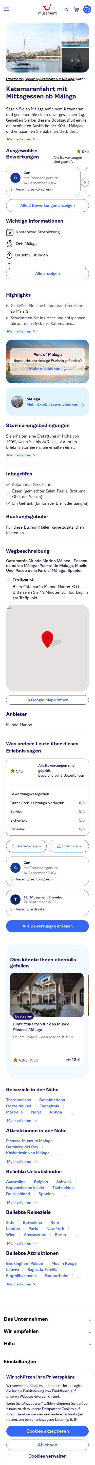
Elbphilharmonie (21, 1275)
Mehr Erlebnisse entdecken (52, 404)
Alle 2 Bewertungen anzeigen (47, 205)
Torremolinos (18, 1099)
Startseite (14, 79)
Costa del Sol (18, 1106)
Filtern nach (71, 846)
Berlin (60, 1234)
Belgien (41, 1181)
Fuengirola (49, 1106)
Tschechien (63, 1187)
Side (10, 1222)
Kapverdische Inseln (25, 1187)
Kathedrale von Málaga (28, 1152)
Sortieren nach (29, 846)
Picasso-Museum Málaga (29, 1140)
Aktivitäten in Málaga (56, 79)
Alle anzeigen (47, 273)
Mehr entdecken (44, 368)
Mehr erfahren (19, 139)
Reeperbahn (56, 1275)
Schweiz (63, 1181)
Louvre (12, 1269)
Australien (16, 1181)
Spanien (31, 79)
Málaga (33, 399)
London (13, 1228)
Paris (33, 1228)
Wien (10, 1234)
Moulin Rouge (64, 1263)
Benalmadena (52, 1099)
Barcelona (32, 1222)
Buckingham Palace (24, 1263)
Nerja (36, 1112)
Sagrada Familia (42, 1269)
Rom (54, 1222)
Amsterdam (35, 1234)
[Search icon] (66, 9)
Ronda (56, 1112)
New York (55, 1228)
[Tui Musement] (48, 9)
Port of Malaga (47, 354)
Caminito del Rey (22, 1146)
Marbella (14, 1112)
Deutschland (18, 1193)
